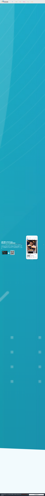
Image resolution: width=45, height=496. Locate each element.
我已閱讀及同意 (36, 494)
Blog (28, 1)
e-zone (32, 1)
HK (12, 1)
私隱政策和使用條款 (24, 494)
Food (20, 1)
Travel (16, 1)
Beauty (24, 1)
